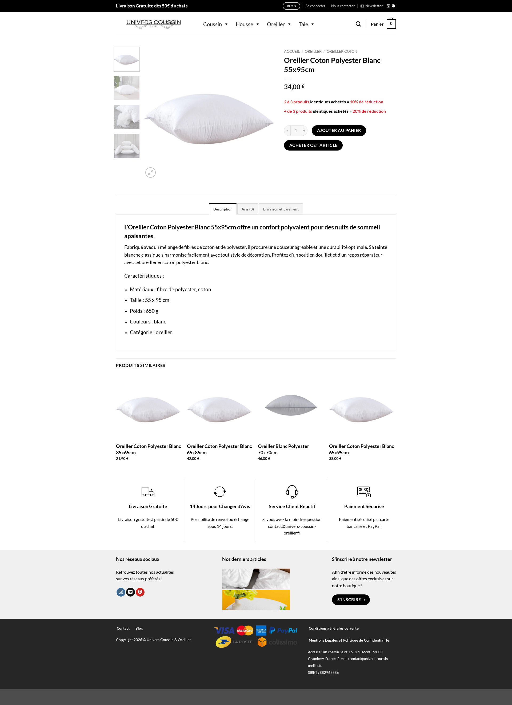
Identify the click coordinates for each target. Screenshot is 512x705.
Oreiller (276, 24)
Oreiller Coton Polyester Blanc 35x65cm (148, 449)
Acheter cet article (313, 145)
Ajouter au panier (339, 130)
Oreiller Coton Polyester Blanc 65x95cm (361, 449)
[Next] (266, 113)
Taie (303, 24)
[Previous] (153, 113)
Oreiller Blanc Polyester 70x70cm (283, 449)
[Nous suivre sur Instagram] (388, 6)
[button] (315, 5)
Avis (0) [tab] (248, 209)
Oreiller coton (342, 51)
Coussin (212, 24)
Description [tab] (222, 209)
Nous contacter (343, 6)
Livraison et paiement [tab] (280, 209)
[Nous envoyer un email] (130, 592)
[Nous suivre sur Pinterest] (393, 6)
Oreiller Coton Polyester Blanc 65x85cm (219, 449)
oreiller (164, 332)
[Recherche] (358, 24)
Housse (244, 24)
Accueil (292, 51)
